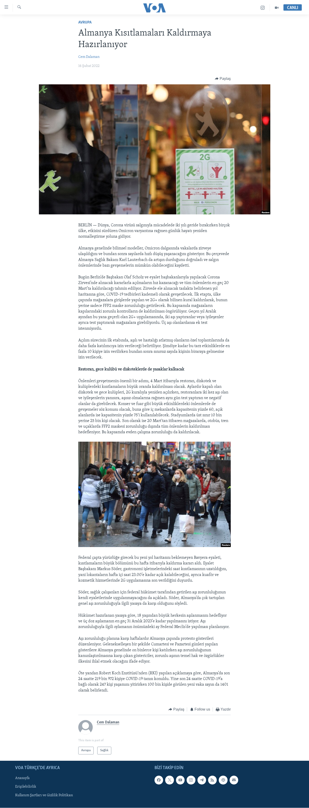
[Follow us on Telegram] (201, 780)
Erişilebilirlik (25, 787)
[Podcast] (223, 780)
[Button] (223, 79)
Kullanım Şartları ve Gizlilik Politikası (44, 795)
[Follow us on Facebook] (158, 780)
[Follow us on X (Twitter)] (169, 780)
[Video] (276, 7)
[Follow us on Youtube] (180, 780)
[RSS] (212, 780)
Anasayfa (22, 778)
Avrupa (85, 23)
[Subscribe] (234, 780)
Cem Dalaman (89, 57)
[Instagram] (263, 7)
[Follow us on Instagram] (191, 780)
